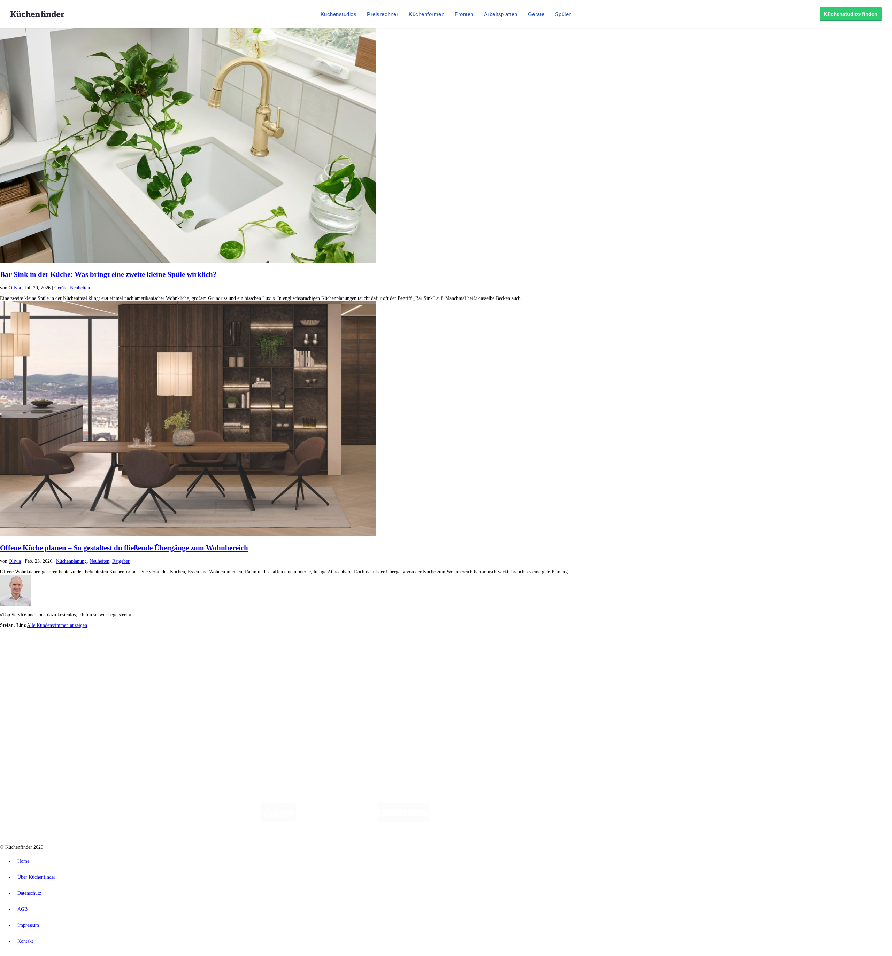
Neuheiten (80, 287)
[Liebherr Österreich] (403, 820)
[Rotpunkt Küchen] (568, 820)
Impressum (28, 925)
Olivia (15, 287)
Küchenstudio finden (34, 637)
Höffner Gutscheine (257, 655)
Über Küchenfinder (33, 684)
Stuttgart (201, 649)
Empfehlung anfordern (36, 643)
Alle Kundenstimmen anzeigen (57, 625)
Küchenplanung (71, 561)
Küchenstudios (339, 14)
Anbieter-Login (34, 725)
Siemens (231, 649)
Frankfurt (174, 649)
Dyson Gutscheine (116, 655)
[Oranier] (471, 820)
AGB (22, 909)
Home (23, 861)
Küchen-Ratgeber (31, 678)
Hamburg (61, 649)
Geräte (536, 14)
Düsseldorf (154, 649)
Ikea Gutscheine (47, 655)
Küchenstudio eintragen (37, 719)
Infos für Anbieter (31, 708)
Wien (138, 649)
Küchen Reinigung (32, 673)
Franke (216, 649)
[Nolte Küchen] (528, 820)
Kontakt (25, 941)
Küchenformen (426, 14)
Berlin (46, 649)
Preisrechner (382, 14)
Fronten (464, 14)
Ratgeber (121, 561)
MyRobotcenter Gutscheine (216, 655)
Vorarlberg (97, 649)
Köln (188, 649)
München (78, 649)
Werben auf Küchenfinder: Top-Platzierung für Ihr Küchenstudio (78, 713)
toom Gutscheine (148, 655)
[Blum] (278, 820)
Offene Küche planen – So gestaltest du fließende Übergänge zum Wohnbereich (124, 548)
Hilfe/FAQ (24, 689)
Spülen (563, 14)
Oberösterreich (120, 649)
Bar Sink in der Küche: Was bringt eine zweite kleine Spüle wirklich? (108, 274)
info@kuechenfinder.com (126, 737)
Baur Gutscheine (178, 655)
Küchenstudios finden (850, 14)
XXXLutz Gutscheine (81, 655)
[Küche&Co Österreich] (619, 820)
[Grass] (336, 820)
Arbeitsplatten (500, 14)
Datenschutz (29, 893)
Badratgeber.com (30, 695)
